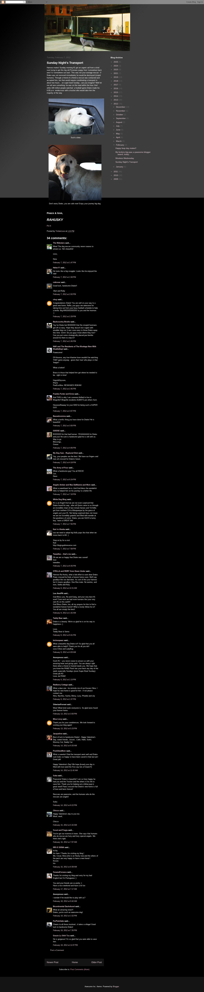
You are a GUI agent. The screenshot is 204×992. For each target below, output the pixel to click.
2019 (116, 77)
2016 (116, 88)
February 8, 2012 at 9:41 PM (64, 635)
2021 (116, 73)
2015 (116, 92)
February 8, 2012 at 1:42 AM (64, 613)
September (121, 118)
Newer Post (52, 962)
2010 (116, 175)
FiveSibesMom (59, 751)
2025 (116, 62)
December (121, 107)
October (120, 114)
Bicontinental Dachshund (64, 906)
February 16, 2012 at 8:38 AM (65, 867)
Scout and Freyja (60, 830)
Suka (55, 776)
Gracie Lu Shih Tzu (61, 936)
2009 (116, 179)
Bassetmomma (59, 416)
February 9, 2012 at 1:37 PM (64, 699)
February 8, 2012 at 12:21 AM (65, 588)
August (119, 122)
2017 (116, 85)
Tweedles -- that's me (62, 554)
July (118, 126)
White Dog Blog (59, 499)
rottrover (56, 282)
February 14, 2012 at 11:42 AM (65, 770)
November (121, 111)
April (118, 137)
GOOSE (56, 431)
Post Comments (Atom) (79, 969)
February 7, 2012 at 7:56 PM (64, 524)
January (120, 167)
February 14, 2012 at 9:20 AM (65, 746)
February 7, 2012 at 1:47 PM (64, 262)
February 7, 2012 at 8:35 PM (64, 566)
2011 (116, 171)
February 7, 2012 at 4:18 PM (64, 462)
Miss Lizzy (58, 719)
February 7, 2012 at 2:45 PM (64, 341)
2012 (116, 104)
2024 (116, 66)
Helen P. (56, 268)
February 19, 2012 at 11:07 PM (65, 945)
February (120, 145)
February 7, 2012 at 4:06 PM (64, 448)
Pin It (49, 226)
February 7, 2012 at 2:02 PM (64, 294)
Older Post (96, 962)
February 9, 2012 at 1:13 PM (64, 680)
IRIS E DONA (58, 847)
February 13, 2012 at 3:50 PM (65, 714)
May (118, 133)
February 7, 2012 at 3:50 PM (64, 426)
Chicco (56, 810)
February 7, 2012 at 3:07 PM (64, 411)
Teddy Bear (58, 618)
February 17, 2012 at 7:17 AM (65, 889)
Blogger (116, 986)
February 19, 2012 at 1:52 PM (65, 916)
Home (75, 962)
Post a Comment (57, 950)
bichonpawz (58, 640)
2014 (116, 96)
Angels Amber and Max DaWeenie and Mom (72, 485)
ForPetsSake (58, 921)
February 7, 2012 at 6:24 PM (64, 479)
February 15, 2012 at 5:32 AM (65, 825)
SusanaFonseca (60, 872)
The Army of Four (60, 468)
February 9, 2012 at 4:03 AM (64, 652)
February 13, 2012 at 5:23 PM (65, 728)
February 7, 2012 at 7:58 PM (64, 549)
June (118, 130)
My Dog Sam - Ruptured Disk (65, 453)
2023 (116, 69)
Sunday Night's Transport (126, 162)
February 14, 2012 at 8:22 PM (65, 805)
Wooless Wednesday (124, 158)
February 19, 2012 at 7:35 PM (65, 930)
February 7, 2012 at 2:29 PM (64, 316)
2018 (116, 81)
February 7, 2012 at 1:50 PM (64, 277)
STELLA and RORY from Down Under (69, 571)
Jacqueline (57, 734)
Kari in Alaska (59, 529)
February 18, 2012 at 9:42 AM (65, 901)
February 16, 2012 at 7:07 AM (65, 842)
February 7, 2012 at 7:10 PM (64, 494)
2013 (116, 100)
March (119, 141)
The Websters (59, 243)
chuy (55, 299)
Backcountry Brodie (61, 322)
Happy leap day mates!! (125, 148)
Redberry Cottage (60, 685)
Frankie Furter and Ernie (63, 394)
